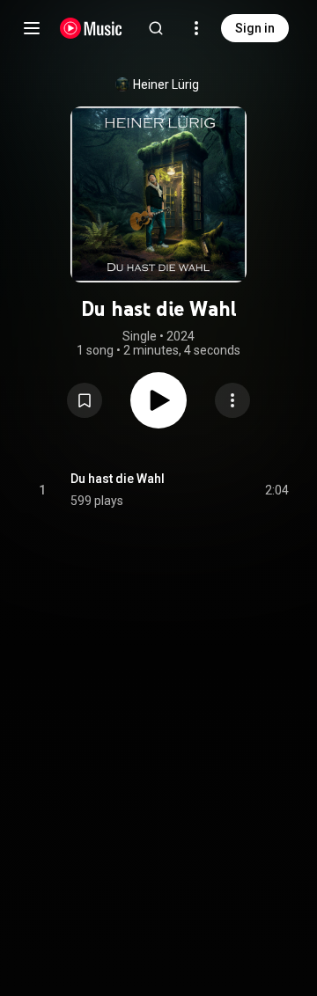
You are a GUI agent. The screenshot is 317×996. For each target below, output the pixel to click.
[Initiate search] (156, 28)
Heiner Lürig (166, 84)
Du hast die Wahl (117, 479)
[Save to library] (84, 400)
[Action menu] (232, 400)
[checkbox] (276, 490)
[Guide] (31, 28)
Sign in (255, 28)
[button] (84, 400)
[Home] (91, 28)
